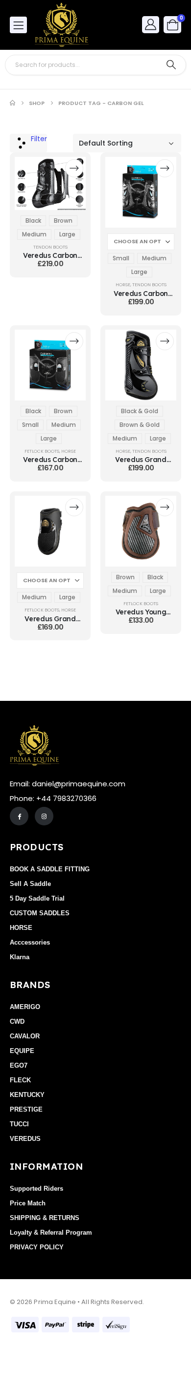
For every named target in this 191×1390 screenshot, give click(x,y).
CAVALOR (25, 1036)
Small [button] (121, 258)
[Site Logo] (62, 25)
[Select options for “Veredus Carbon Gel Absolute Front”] (74, 168)
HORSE (123, 284)
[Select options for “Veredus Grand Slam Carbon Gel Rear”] (74, 507)
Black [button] (33, 220)
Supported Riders (36, 1188)
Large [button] (67, 234)
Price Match (28, 1203)
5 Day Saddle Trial (37, 898)
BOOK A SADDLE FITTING (50, 869)
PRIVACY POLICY (37, 1247)
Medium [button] (34, 234)
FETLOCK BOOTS (41, 451)
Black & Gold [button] (139, 411)
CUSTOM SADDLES (40, 913)
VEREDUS (25, 1138)
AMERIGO (25, 1007)
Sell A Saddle (30, 883)
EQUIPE (22, 1050)
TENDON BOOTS (50, 247)
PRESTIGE (26, 1109)
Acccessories (30, 942)
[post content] (50, 183)
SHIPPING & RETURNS (44, 1218)
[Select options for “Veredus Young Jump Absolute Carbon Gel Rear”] (165, 507)
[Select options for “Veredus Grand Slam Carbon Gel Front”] (165, 341)
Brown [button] (63, 220)
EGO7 (18, 1065)
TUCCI (19, 1124)
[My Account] (151, 24)
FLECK (20, 1080)
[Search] (171, 65)
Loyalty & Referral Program (51, 1232)
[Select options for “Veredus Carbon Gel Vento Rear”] (74, 341)
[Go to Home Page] (12, 103)
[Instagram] (44, 816)
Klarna (19, 957)
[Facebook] (19, 816)
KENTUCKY (27, 1094)
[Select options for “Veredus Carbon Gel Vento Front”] (165, 168)
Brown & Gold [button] (139, 425)
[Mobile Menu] (18, 25)
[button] (28, 143)
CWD (17, 1021)
